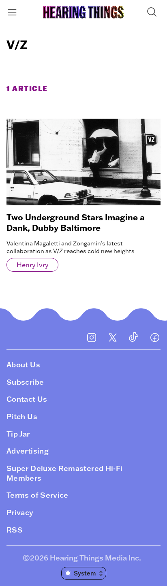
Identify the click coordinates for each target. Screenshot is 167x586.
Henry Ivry (32, 265)
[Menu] (13, 12)
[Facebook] (155, 337)
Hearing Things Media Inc (94, 558)
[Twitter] (112, 337)
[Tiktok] (133, 337)
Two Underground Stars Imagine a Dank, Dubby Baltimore (75, 222)
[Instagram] (91, 337)
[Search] (153, 12)
